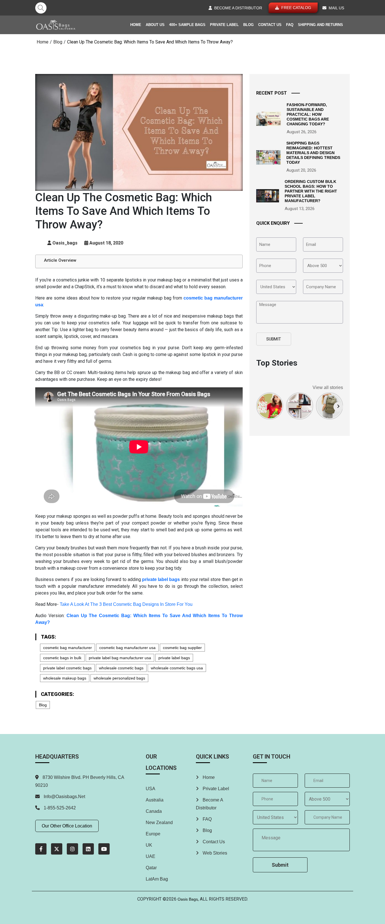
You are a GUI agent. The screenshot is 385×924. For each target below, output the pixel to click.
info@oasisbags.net (64, 796)
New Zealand (159, 822)
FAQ (289, 25)
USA (150, 788)
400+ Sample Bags (187, 25)
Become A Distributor (209, 804)
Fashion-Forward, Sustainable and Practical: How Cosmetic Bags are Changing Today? (308, 114)
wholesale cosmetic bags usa (177, 668)
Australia (154, 800)
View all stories (328, 387)
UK (149, 845)
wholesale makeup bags (64, 678)
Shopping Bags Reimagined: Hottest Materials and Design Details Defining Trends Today (313, 152)
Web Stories (214, 853)
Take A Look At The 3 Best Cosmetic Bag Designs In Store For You (126, 604)
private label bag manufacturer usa (120, 658)
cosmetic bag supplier (182, 647)
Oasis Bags (188, 899)
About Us (155, 25)
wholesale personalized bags (119, 678)
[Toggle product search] (41, 8)
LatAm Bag (157, 879)
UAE (150, 856)
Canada (154, 811)
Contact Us (270, 25)
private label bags (174, 658)
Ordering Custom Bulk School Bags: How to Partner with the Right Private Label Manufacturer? (311, 191)
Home (135, 25)
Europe (153, 833)
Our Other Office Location (67, 825)
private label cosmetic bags (67, 668)
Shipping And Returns (320, 25)
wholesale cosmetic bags (121, 668)
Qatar (151, 867)
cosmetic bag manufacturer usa (127, 647)
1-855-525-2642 (59, 807)
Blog (248, 25)
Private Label (224, 25)
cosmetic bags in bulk (62, 658)
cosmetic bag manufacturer (67, 647)
